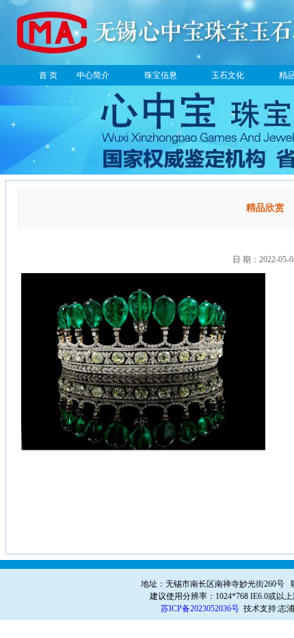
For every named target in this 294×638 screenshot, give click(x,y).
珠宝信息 (160, 75)
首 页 (48, 75)
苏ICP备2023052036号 (200, 608)
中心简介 (93, 75)
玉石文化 (227, 75)
